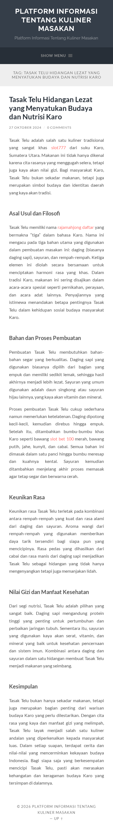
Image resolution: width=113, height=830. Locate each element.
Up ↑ (58, 818)
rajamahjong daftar (76, 227)
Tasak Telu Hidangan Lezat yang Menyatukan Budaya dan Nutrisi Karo (50, 108)
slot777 (58, 147)
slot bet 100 (62, 438)
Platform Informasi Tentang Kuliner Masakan (56, 20)
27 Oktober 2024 (25, 127)
